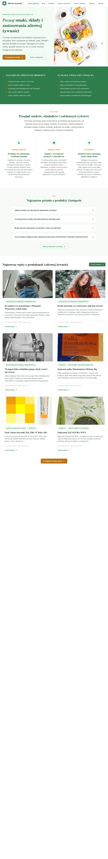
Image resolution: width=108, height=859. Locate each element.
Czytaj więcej (10, 326)
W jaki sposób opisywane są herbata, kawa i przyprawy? (37, 228)
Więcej (91, 3)
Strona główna (33, 3)
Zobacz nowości (96, 264)
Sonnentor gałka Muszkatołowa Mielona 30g (77, 369)
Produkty (51, 3)
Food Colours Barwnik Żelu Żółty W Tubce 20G (26, 432)
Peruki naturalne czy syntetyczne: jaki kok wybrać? (80, 305)
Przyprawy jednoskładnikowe (81, 365)
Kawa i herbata (79, 3)
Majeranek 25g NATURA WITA (71, 432)
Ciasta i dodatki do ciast (16, 428)
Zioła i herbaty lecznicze (78, 428)
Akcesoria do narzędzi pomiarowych (21, 301)
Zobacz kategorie (36, 57)
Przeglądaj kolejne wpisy (52, 461)
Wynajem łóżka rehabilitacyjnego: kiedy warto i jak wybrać (26, 371)
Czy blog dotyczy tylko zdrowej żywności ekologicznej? (37, 219)
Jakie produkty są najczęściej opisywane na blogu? (35, 210)
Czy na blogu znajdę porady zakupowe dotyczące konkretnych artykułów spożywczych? (51, 237)
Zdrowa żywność (63, 3)
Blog (43, 3)
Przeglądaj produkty (12, 57)
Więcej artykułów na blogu (53, 246)
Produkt (62, 365)
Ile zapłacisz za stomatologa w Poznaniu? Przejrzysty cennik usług (23, 307)
